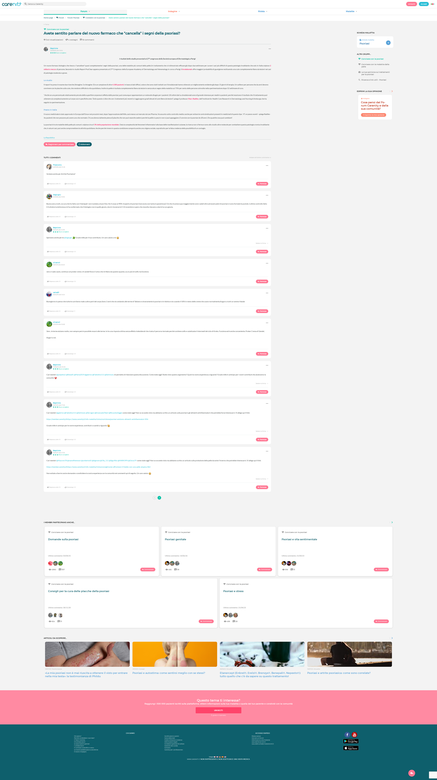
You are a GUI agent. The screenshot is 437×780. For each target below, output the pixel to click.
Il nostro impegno (80, 752)
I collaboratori (79, 746)
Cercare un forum (258, 738)
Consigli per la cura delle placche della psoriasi (78, 591)
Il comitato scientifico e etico (84, 748)
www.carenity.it (193, 759)
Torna (47, 24)
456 (228, 621)
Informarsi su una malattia (261, 740)
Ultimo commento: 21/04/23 (293, 556)
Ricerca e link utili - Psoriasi (373, 80)
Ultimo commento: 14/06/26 (176, 556)
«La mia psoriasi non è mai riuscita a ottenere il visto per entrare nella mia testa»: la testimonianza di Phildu (86, 674)
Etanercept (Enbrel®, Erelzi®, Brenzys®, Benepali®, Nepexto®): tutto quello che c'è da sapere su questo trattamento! (260, 674)
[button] (85, 12)
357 (63, 569)
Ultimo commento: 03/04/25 (59, 556)
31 (294, 569)
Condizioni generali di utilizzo (174, 744)
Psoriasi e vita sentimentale (299, 539)
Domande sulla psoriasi (63, 539)
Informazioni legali (170, 742)
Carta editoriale (169, 738)
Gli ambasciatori (79, 742)
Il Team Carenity (79, 740)
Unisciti (411, 4)
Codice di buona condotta (173, 740)
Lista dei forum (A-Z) (259, 742)
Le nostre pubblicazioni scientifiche (86, 750)
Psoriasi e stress (233, 591)
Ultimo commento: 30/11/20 (59, 607)
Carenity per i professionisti (173, 750)
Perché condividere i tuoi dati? (84, 738)
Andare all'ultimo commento (259, 157)
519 (286, 569)
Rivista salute (256, 736)
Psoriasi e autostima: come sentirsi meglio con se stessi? (168, 673)
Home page (48, 18)
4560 (54, 569)
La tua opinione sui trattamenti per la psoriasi (375, 73)
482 (170, 569)
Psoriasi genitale (175, 539)
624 (53, 621)
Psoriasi (365, 43)
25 (236, 621)
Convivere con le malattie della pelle (375, 65)
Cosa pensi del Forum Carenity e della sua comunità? (374, 105)
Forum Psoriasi (73, 18)
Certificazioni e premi (171, 736)
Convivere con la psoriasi (95, 18)
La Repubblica (49, 137)
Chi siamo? (77, 736)
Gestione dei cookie (171, 746)
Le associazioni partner (82, 744)
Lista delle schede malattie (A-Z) (263, 744)
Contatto (167, 748)
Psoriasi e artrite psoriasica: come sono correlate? (339, 673)
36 (178, 569)
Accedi (424, 4)
